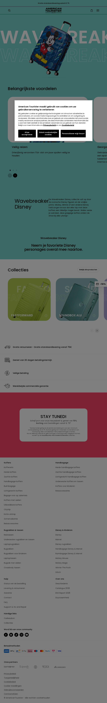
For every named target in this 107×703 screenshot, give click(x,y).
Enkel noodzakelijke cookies (48, 133)
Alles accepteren (27, 133)
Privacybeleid (49, 125)
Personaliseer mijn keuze (73, 133)
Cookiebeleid (68, 125)
